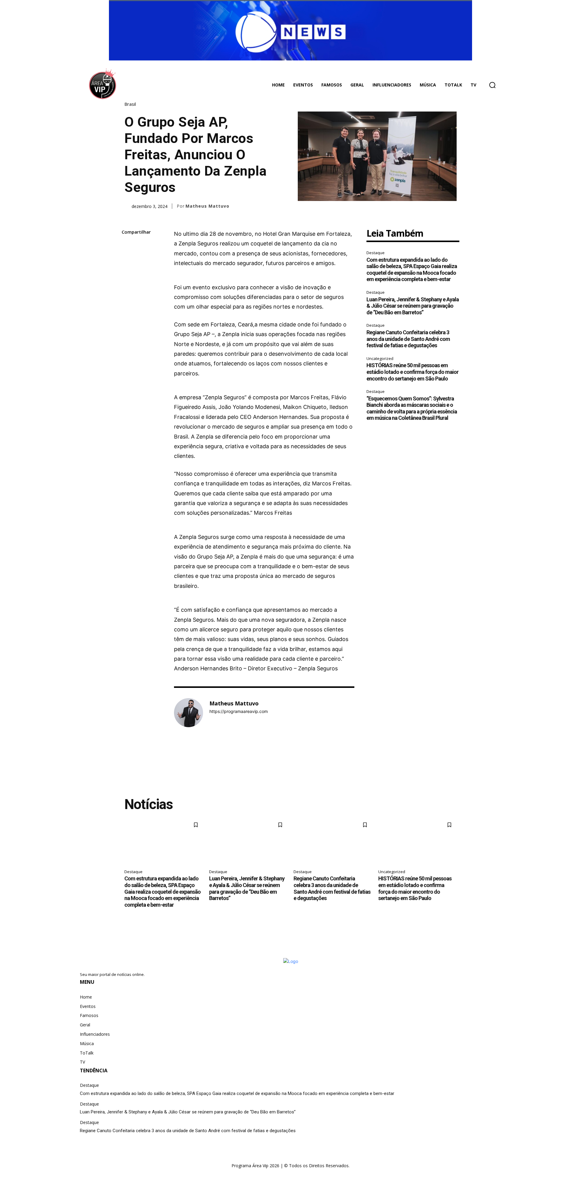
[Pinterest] (128, 275)
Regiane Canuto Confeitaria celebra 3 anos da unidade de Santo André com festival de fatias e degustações (408, 338)
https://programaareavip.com (238, 711)
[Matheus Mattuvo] (188, 712)
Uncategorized (379, 358)
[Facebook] (128, 247)
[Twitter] (128, 261)
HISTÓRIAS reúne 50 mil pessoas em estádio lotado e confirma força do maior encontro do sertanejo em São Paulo (412, 371)
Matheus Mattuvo (207, 206)
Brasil (130, 104)
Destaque (375, 252)
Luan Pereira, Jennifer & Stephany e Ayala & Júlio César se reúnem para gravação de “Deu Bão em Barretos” (412, 306)
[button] (492, 85)
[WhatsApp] (128, 289)
